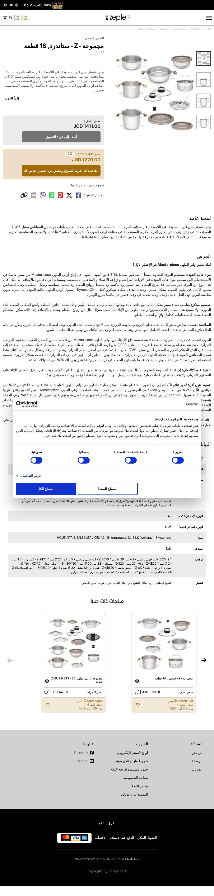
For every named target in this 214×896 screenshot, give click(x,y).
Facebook (81, 752)
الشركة (196, 744)
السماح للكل (46, 488)
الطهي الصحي (179, 28)
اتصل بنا (196, 769)
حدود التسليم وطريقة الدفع (129, 769)
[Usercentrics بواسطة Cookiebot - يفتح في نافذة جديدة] (34, 404)
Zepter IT (115, 871)
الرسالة (197, 761)
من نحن (197, 752)
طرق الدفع (107, 823)
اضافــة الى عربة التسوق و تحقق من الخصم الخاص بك (61, 171)
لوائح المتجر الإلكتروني (132, 752)
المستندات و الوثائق (134, 794)
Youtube (82, 761)
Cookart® (197, 28)
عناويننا (88, 744)
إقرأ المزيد (12, 98)
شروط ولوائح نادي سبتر (131, 761)
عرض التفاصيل (31, 475)
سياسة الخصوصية (135, 777)
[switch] (131, 460)
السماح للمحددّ (107, 488)
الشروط (141, 744)
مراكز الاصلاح (138, 786)
